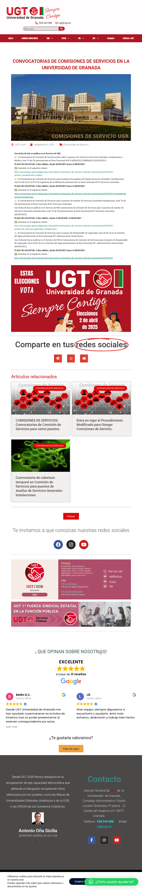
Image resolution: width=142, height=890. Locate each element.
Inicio (10, 38)
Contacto (110, 38)
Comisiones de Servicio (75, 144)
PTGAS (64, 38)
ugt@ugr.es (104, 826)
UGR (48, 38)
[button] (58, 358)
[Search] (62, 28)
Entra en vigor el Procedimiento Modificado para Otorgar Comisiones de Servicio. (100, 424)
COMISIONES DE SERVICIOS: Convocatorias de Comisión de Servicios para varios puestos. (38, 424)
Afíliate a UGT (128, 38)
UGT (94, 38)
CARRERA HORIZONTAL (30, 38)
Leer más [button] (11, 727)
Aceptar (79, 881)
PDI (79, 38)
